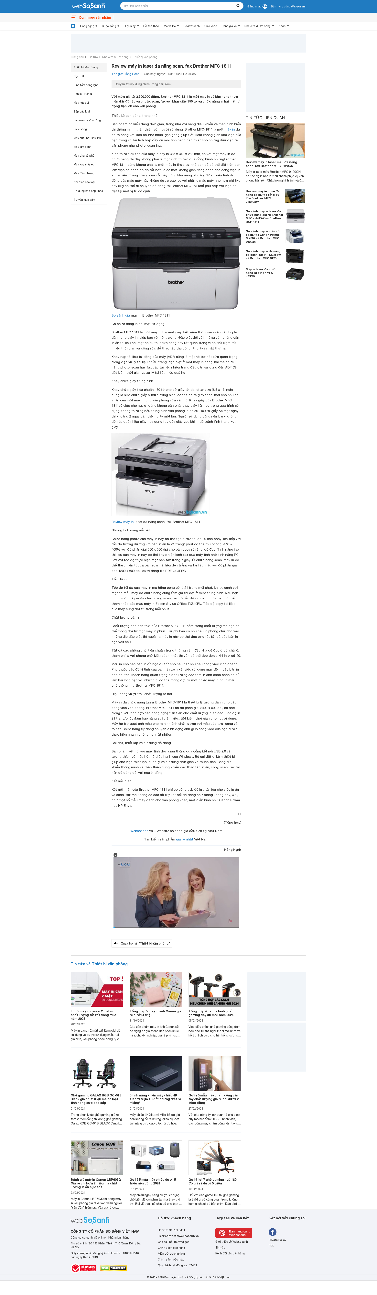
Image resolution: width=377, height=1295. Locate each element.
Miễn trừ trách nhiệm (171, 1253)
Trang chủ (77, 57)
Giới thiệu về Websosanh (231, 1241)
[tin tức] (73, 26)
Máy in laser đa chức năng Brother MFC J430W (261, 272)
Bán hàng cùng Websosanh (288, 6)
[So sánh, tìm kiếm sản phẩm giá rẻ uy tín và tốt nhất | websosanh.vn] (88, 6)
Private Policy (277, 1239)
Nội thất (79, 76)
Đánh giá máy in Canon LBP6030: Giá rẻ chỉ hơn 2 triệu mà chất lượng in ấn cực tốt (96, 1183)
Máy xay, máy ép (84, 164)
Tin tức (93, 57)
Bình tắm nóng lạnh (86, 85)
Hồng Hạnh (232, 849)
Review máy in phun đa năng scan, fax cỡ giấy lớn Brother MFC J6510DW (262, 196)
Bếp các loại (82, 111)
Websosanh (139, 831)
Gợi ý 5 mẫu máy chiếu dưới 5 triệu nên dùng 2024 (153, 1181)
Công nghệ (87, 26)
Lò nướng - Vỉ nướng (87, 120)
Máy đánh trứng (84, 173)
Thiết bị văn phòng (145, 57)
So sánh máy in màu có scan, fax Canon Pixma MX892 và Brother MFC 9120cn (263, 236)
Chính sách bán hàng (171, 1247)
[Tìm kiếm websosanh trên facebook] (272, 1232)
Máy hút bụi (81, 102)
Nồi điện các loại (84, 182)
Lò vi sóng (80, 129)
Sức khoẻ (210, 26)
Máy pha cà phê (84, 155)
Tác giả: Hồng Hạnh (125, 74)
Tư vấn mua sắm (84, 199)
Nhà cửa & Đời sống (257, 26)
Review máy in (123, 522)
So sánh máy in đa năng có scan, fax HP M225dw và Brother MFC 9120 (263, 254)
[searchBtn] (238, 6)
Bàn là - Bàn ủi (83, 93)
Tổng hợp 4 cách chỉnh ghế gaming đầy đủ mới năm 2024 (210, 1013)
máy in (229, 129)
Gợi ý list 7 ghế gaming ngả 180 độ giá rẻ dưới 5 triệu (212, 1181)
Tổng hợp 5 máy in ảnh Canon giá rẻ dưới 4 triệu (155, 1013)
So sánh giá (121, 315)
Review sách (192, 26)
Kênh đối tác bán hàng (230, 1253)
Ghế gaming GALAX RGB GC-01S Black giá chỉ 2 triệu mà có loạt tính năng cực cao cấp (96, 1098)
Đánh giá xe (229, 26)
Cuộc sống (109, 26)
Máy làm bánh (82, 146)
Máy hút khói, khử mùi (88, 138)
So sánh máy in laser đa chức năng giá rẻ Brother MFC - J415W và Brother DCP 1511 (265, 216)
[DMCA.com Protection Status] (113, 1268)
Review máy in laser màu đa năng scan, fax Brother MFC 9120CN (271, 164)
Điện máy (129, 26)
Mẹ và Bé (170, 26)
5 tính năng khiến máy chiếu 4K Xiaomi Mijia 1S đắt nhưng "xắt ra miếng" (155, 1098)
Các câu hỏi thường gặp (173, 1241)
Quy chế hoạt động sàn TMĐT (177, 1265)
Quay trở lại (145, 943)
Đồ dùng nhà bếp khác (88, 190)
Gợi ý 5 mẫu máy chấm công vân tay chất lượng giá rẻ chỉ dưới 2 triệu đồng (213, 1098)
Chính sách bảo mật (171, 1259)
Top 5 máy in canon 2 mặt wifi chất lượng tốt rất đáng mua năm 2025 (93, 1014)
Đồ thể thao (151, 26)
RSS (271, 1245)
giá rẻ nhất (184, 839)
